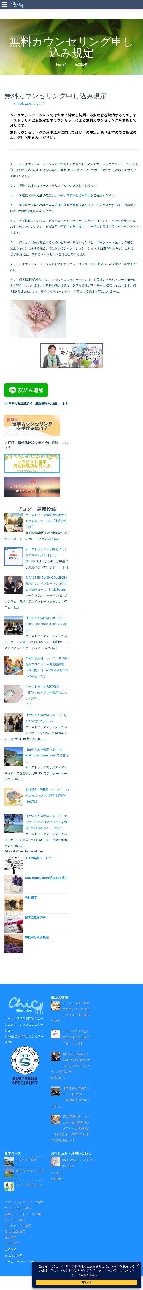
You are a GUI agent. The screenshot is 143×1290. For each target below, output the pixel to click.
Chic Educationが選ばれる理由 (46, 877)
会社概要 (31, 897)
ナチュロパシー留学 (17, 1208)
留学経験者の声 (35, 917)
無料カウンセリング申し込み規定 (55, 96)
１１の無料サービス (38, 858)
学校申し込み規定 (78, 195)
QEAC (21, 1036)
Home (60, 64)
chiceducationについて (29, 103)
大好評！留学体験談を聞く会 (26, 443)
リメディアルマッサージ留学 (23, 1202)
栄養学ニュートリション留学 (23, 1214)
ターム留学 (11, 1243)
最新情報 (81, 64)
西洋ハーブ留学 (14, 1219)
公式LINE (57, 1172)
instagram (57, 1178)
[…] (56, 538)
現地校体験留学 (14, 1231)
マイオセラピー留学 (17, 1225)
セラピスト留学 (26, 1160)
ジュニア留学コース (29, 1184)
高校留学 (10, 1237)
